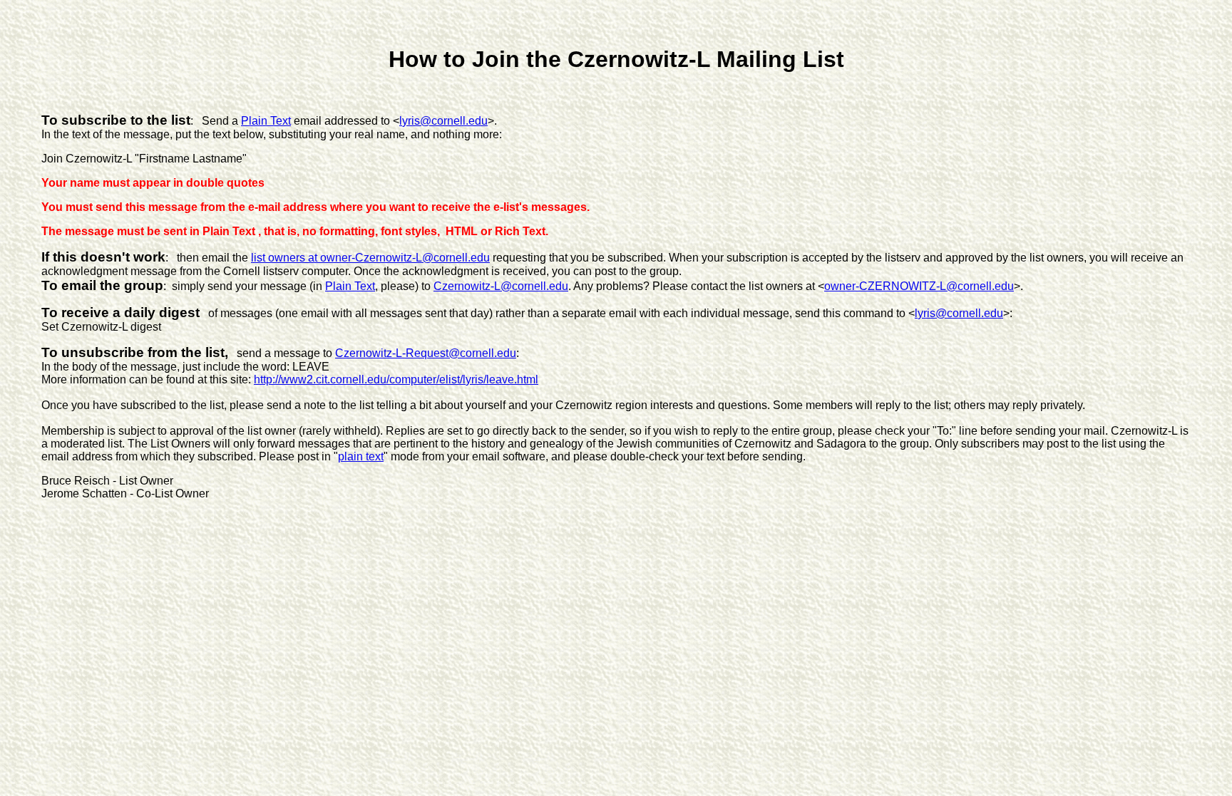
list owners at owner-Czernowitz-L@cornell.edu (370, 258)
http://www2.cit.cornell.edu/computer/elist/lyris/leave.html (396, 379)
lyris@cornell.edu (443, 121)
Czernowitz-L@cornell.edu (500, 286)
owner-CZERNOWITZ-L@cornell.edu (919, 286)
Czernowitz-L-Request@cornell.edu (425, 353)
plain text (361, 456)
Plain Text (266, 121)
